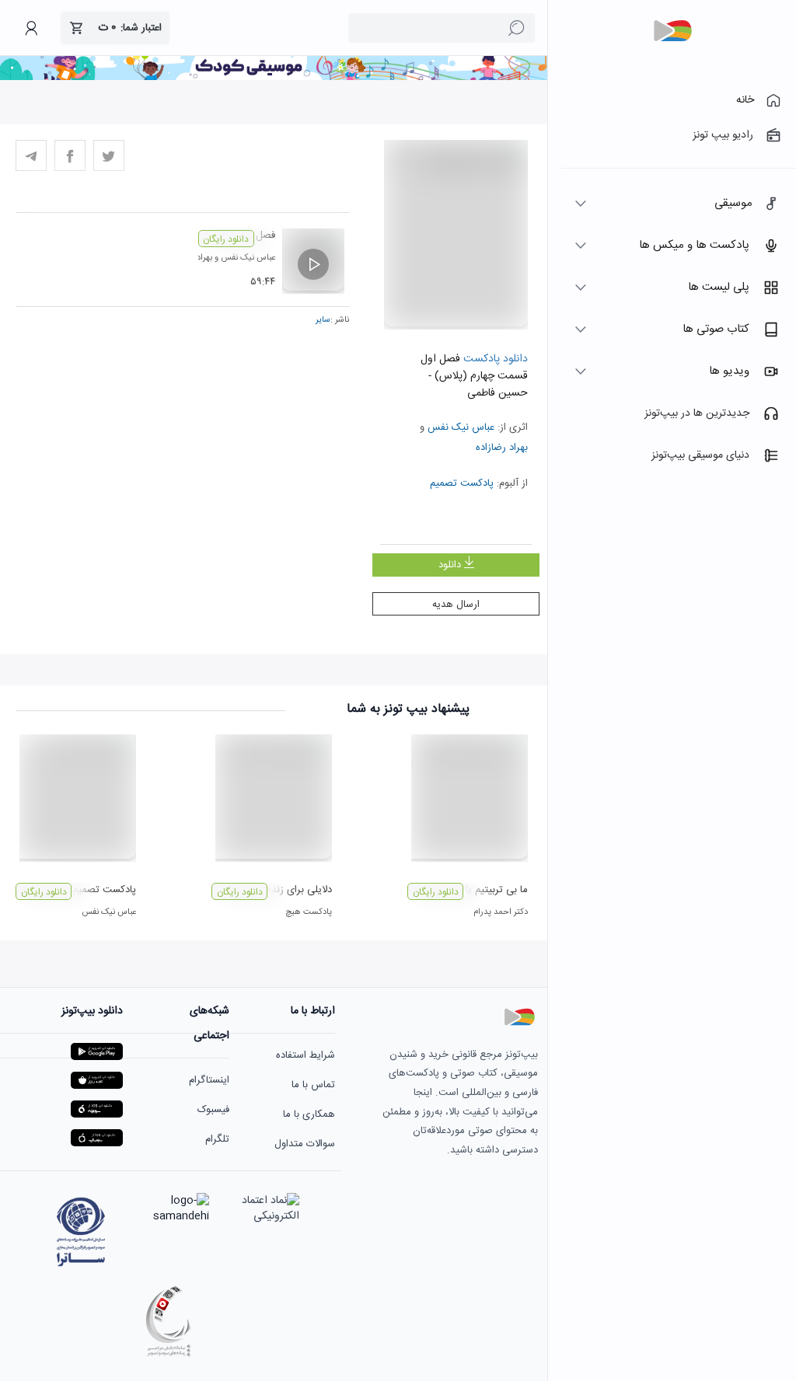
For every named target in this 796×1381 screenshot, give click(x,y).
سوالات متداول (304, 1144)
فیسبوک (213, 1109)
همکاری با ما (309, 1114)
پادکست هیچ (308, 912)
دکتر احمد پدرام (500, 912)
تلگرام (217, 1139)
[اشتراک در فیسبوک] (70, 155)
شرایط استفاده (305, 1055)
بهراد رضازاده (502, 447)
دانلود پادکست (494, 359)
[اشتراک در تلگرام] (31, 155)
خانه (745, 100)
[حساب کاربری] (31, 28)
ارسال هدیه (456, 604)
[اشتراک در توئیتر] (108, 155)
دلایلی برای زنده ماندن (285, 889)
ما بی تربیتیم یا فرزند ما (479, 889)
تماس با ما (313, 1084)
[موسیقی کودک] (273, 77)
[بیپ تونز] (672, 31)
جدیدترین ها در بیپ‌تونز (696, 413)
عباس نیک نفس (461, 427)
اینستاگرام (209, 1080)
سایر (323, 320)
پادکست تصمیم (462, 483)
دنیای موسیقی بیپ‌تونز (700, 455)
